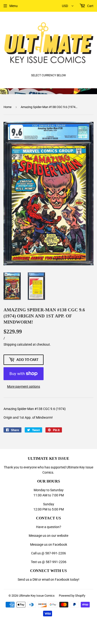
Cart (89, 6)
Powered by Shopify (72, 595)
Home (8, 107)
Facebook (62, 579)
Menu (13, 6)
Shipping (10, 344)
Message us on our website (48, 535)
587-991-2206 (55, 553)
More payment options (23, 386)
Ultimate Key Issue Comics (37, 595)
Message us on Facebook (48, 544)
